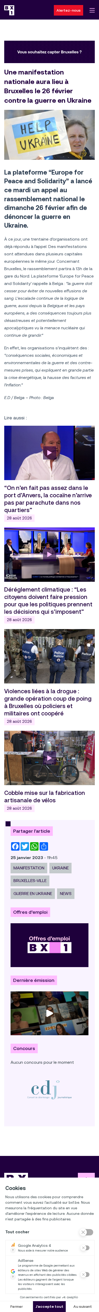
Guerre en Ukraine (32, 894)
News (66, 894)
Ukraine (60, 868)
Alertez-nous (68, 10)
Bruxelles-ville (29, 881)
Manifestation (28, 868)
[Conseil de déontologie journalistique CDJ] (49, 1090)
